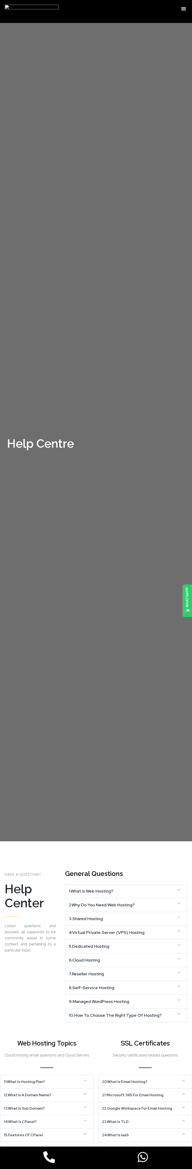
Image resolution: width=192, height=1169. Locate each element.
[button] (183, 8)
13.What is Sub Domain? (24, 1108)
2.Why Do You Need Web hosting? (102, 905)
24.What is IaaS (115, 1135)
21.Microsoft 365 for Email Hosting (132, 1095)
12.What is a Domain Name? (27, 1095)
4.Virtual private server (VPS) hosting (106, 932)
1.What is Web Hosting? (91, 891)
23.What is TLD (115, 1121)
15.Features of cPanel (23, 1135)
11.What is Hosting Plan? (24, 1081)
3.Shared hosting (86, 918)
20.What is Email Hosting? (125, 1081)
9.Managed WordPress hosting (99, 1001)
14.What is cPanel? (20, 1121)
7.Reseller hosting (86, 974)
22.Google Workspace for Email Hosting (137, 1108)
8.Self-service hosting (91, 987)
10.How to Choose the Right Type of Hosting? (115, 1015)
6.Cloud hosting (84, 960)
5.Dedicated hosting (89, 946)
